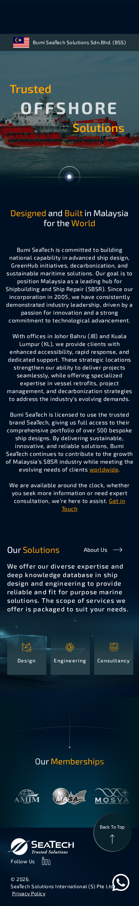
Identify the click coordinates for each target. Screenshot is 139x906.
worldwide (103, 469)
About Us (95, 549)
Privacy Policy (28, 893)
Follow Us (23, 861)
